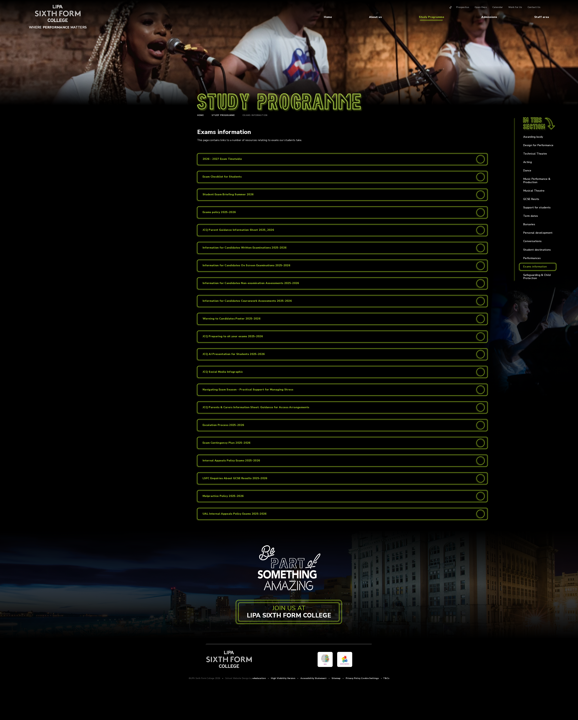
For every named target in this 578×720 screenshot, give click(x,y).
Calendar (497, 7)
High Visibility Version (283, 678)
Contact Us (534, 7)
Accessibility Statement (313, 678)
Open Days (481, 7)
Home (328, 17)
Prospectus (462, 7)
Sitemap (336, 678)
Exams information (255, 115)
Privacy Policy (353, 678)
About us (375, 17)
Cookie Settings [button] (370, 678)
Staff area (541, 17)
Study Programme (431, 17)
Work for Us (515, 7)
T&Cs (386, 678)
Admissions (489, 17)
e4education (259, 678)
